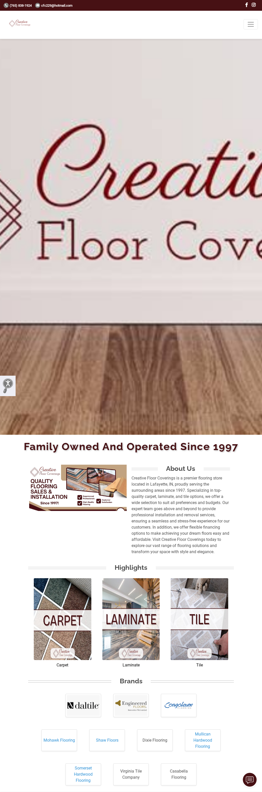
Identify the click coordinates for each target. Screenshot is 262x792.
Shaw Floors (107, 740)
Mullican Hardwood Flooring (202, 740)
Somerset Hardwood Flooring (83, 774)
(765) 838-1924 (21, 5)
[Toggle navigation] (251, 24)
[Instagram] (254, 5)
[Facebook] (246, 5)
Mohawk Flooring (59, 740)
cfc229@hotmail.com (56, 5)
